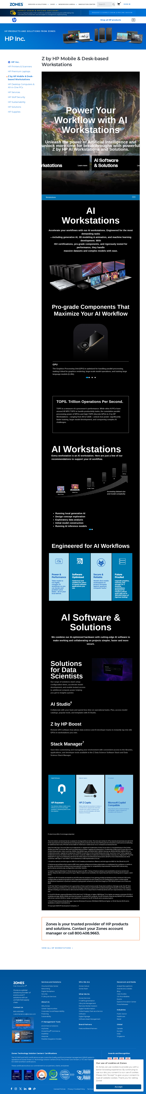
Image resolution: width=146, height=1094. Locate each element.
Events (119, 999)
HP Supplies (14, 112)
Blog (118, 991)
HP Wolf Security (16, 97)
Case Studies (121, 994)
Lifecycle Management (87, 1003)
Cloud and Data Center (49, 986)
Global (119, 1024)
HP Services (14, 92)
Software (82, 1014)
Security (44, 994)
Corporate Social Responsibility (52, 1011)
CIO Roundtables (123, 996)
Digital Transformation (87, 1008)
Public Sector (122, 1014)
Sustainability (46, 1016)
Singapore (121, 1036)
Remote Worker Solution (88, 1006)
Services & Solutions (37, 4)
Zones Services (84, 998)
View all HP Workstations (56, 948)
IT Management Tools (50, 1022)
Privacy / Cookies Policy (76, 1089)
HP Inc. (15, 62)
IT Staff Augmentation (87, 1001)
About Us (45, 1002)
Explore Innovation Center (126, 1002)
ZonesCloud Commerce (50, 1031)
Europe (119, 1031)
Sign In (127, 4)
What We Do (84, 994)
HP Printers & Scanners (20, 66)
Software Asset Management (89, 1019)
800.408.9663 (18, 1011)
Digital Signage (84, 1016)
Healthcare (121, 1016)
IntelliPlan (44, 1034)
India (118, 1034)
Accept (119, 1087)
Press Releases (122, 1004)
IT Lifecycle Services (48, 996)
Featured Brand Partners (88, 1028)
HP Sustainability (16, 102)
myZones (44, 1028)
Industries (121, 1010)
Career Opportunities (49, 1008)
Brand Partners (85, 1024)
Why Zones (45, 1006)
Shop (52, 4)
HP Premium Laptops (19, 71)
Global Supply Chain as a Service (91, 1011)
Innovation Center (87, 4)
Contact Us (18, 1007)
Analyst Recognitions (124, 986)
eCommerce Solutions (49, 1026)
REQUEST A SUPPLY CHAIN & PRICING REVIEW (112, 12)
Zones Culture (84, 986)
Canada (120, 1028)
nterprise (44, 1036)
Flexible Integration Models (51, 1039)
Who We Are (84, 982)
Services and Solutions (51, 982)
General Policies (59, 1089)
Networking (45, 989)
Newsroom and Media (126, 982)
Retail (119, 1019)
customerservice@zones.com (22, 1014)
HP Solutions (14, 107)
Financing (45, 1014)
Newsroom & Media (67, 4)
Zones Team (83, 989)
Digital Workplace (48, 991)
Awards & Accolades (124, 989)
